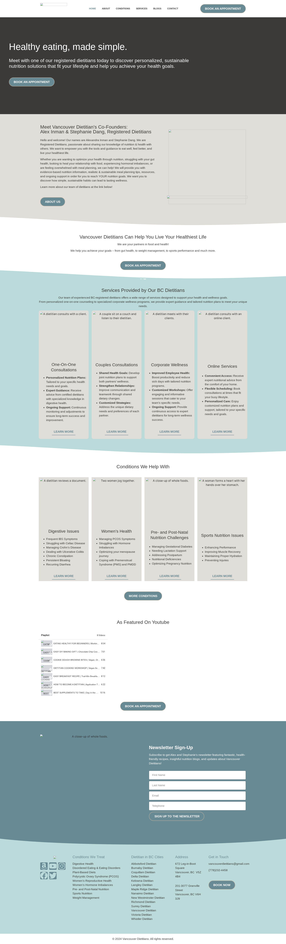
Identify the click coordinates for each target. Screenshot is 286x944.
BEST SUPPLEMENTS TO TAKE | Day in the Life (76, 692)
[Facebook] (44, 875)
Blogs (157, 8)
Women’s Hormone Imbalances (93, 884)
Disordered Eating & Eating (90, 868)
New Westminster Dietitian (148, 897)
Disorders (114, 868)
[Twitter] (53, 875)
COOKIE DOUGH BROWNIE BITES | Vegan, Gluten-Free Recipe (83, 660)
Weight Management (86, 897)
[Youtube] (53, 866)
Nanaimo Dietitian (142, 893)
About (106, 8)
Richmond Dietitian (143, 901)
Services (141, 8)
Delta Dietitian (140, 876)
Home (92, 8)
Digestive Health (83, 863)
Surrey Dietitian (141, 906)
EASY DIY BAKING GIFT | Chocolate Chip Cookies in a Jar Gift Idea (85, 651)
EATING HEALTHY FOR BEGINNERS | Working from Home (81, 643)
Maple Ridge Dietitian (144, 889)
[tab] (73, 643)
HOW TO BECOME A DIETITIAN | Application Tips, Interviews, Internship (87, 684)
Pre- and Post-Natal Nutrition (91, 889)
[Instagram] (62, 866)
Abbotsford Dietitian (143, 863)
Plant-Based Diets (84, 872)
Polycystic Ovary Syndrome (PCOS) (96, 876)
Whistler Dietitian (142, 918)
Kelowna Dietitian (142, 880)
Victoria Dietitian (141, 914)
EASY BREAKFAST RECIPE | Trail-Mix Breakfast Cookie (79, 676)
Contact (172, 8)
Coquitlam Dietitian (143, 872)
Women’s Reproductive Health (92, 880)
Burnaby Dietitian (142, 868)
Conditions (123, 8)
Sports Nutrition (82, 893)
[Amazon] (44, 866)
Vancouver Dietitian (143, 910)
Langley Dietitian (142, 884)
